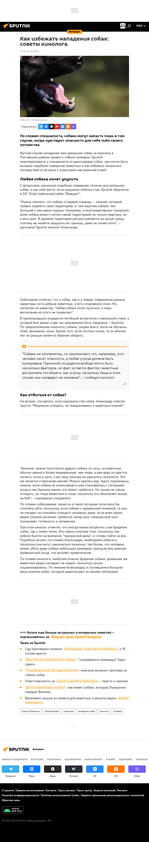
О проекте (8, 790)
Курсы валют (93, 759)
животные (68, 711)
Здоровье (125, 759)
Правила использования (29, 790)
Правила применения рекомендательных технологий (112, 795)
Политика (54, 759)
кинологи (104, 711)
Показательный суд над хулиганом (52, 670)
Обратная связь (11, 800)
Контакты (51, 790)
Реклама (122, 790)
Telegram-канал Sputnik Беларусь (76, 637)
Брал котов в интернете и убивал (51, 659)
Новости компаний (104, 790)
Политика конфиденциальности (20, 795)
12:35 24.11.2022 (29, 51)
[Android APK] (13, 810)
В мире (110, 759)
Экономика (73, 759)
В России (37, 759)
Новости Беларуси (31, 711)
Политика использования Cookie (60, 795)
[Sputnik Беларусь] (18, 29)
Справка (117, 711)
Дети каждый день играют (45, 687)
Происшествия (52, 711)
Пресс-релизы (66, 790)
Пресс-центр (84, 790)
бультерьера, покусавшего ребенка (90, 649)
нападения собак (86, 711)
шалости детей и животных (77, 681)
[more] (124, 383)
